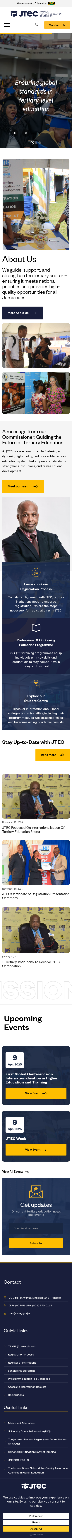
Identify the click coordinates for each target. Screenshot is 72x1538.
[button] (37, 25)
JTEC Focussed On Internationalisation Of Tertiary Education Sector (33, 829)
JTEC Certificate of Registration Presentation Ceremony (35, 895)
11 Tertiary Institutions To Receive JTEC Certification (31, 963)
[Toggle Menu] (7, 25)
